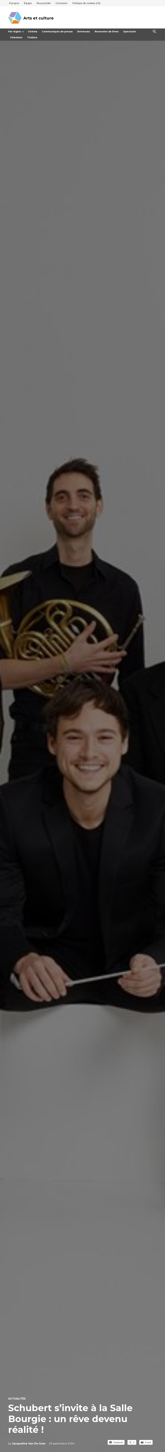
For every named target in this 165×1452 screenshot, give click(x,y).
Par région (14, 31)
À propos (14, 3)
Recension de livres (107, 31)
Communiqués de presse (57, 31)
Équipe (28, 3)
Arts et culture (38, 18)
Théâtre (32, 37)
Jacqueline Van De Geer (29, 1443)
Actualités (17, 1398)
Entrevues (83, 31)
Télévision (16, 37)
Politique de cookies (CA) (86, 3)
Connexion (62, 3)
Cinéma (32, 31)
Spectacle (129, 31)
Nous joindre (44, 3)
